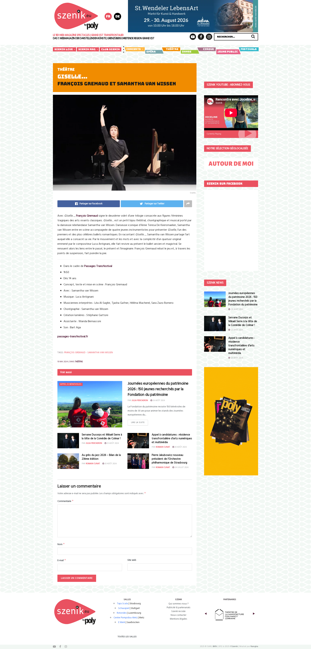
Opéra (151, 51)
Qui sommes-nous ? (178, 604)
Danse (186, 51)
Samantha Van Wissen (100, 352)
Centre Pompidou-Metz (126, 618)
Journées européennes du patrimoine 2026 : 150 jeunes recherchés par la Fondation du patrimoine (158, 389)
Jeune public (227, 51)
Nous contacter (178, 615)
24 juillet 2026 (181, 467)
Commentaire (65, 501)
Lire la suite (138, 422)
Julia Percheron (140, 400)
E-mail (61, 560)
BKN (215, 646)
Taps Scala (122, 604)
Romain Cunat (163, 447)
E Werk (121, 622)
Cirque (208, 49)
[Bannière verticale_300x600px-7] (231, 421)
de (117, 16)
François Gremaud (74, 352)
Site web (131, 560)
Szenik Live (63, 49)
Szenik (234, 646)
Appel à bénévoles (71, 384)
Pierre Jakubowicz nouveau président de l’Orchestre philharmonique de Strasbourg (169, 459)
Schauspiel (123, 608)
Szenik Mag (87, 49)
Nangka (254, 646)
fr (108, 16)
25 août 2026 (112, 443)
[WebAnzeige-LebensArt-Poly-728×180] (193, 16)
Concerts (133, 49)
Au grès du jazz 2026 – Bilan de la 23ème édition (101, 457)
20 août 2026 (180, 447)
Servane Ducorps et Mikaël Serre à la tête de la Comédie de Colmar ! (102, 437)
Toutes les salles (127, 637)
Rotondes (122, 613)
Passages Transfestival (98, 266)
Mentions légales (178, 619)
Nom (61, 544)
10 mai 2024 (62, 361)
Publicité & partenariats (178, 607)
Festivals (249, 49)
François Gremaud (87, 216)
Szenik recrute (178, 611)
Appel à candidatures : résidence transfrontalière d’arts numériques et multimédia (172, 439)
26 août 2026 (158, 400)
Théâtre (172, 49)
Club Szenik (110, 49)
